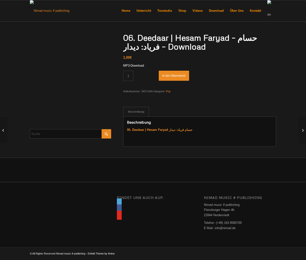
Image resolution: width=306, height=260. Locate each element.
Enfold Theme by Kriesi (101, 253)
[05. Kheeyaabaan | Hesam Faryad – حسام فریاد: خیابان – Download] (302, 130)
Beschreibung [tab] (136, 111)
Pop (168, 91)
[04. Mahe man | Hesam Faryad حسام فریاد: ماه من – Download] (3, 130)
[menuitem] (126, 10)
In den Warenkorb (174, 75)
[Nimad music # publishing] (49, 10)
